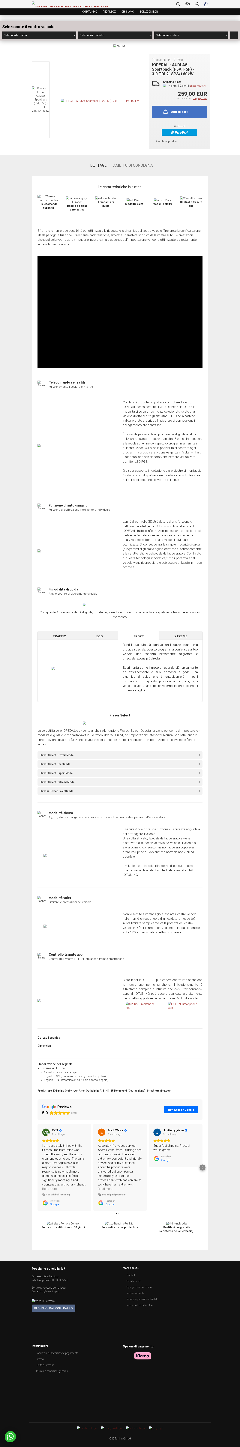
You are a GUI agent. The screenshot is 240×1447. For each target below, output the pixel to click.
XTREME (180, 636)
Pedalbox (109, 11)
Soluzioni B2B (149, 11)
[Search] (178, 4)
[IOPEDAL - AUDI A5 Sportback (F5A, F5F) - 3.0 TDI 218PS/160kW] (100, 100)
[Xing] (156, 1428)
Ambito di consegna (133, 165)
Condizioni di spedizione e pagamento (57, 1353)
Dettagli (99, 165)
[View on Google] (46, 1132)
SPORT (138, 636)
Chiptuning (89, 11)
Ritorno (40, 1359)
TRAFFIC (59, 636)
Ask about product (167, 141)
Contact (131, 1275)
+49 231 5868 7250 (56, 1280)
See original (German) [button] (58, 1194)
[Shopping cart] (206, 4)
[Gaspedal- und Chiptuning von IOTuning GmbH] (71, 4)
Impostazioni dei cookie (139, 1305)
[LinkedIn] (135, 1428)
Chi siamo (128, 11)
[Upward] (229, 1441)
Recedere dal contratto (53, 1308)
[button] (37, 1167)
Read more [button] (49, 1189)
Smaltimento (134, 1281)
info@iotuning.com (50, 1291)
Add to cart (179, 112)
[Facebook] (87, 1428)
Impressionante (135, 1293)
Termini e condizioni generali (52, 1371)
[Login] (197, 4)
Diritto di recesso (45, 1365)
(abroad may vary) (197, 86)
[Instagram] (111, 1428)
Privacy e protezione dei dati (142, 1299)
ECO (99, 636)
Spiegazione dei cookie (139, 1287)
